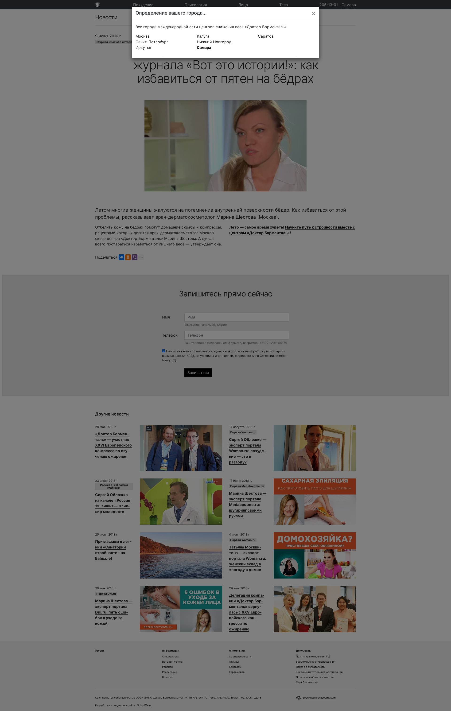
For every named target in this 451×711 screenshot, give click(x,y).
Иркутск (143, 47)
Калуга (203, 36)
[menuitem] (164, 36)
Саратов (266, 36)
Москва (143, 36)
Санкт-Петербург (152, 41)
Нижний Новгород (214, 41)
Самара (204, 47)
